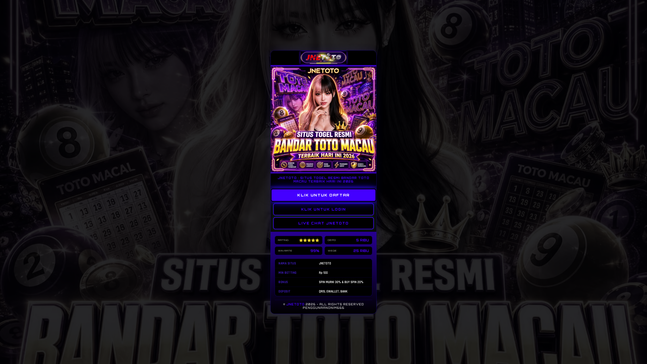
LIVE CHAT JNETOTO (323, 223)
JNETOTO (295, 304)
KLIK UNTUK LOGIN (323, 209)
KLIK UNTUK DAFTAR (323, 195)
